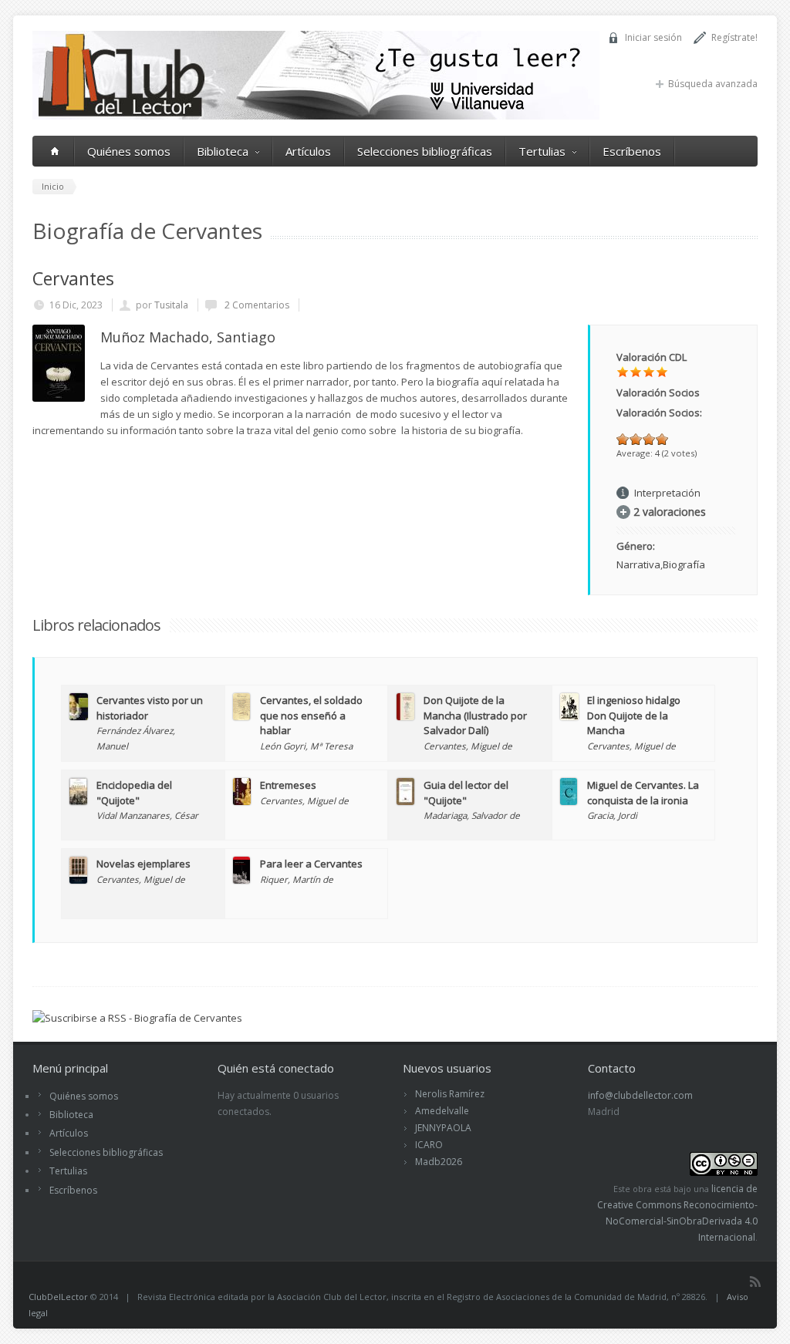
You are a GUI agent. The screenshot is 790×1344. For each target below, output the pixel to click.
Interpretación (667, 493)
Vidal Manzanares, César (147, 815)
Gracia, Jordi (612, 815)
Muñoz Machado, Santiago (187, 337)
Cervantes (73, 278)
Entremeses (288, 785)
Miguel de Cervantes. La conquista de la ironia (643, 792)
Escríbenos (632, 151)
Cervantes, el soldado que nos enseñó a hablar (311, 715)
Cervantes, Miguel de (468, 745)
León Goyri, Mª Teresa (306, 745)
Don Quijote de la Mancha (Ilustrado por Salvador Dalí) (475, 715)
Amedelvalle (442, 1110)
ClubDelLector (58, 1296)
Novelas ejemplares (143, 864)
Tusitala (171, 305)
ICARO (429, 1144)
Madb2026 (438, 1161)
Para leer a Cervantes (311, 864)
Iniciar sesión (653, 37)
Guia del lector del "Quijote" (466, 792)
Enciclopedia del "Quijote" (134, 792)
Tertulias (541, 151)
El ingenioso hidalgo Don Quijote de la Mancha (633, 715)
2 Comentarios (255, 305)
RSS (755, 1281)
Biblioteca (222, 151)
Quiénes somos (128, 151)
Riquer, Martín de (296, 879)
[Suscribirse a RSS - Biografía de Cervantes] (137, 1018)
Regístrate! (734, 37)
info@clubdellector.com (640, 1095)
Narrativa (638, 564)
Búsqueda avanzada (713, 83)
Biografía (684, 564)
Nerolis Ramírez (449, 1093)
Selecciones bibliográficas (424, 151)
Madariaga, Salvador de (472, 815)
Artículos (308, 151)
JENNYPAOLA (443, 1127)
